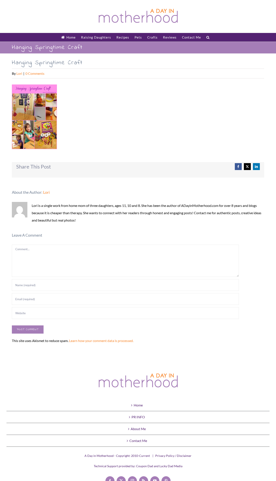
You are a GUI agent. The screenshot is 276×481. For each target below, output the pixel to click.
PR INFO (138, 417)
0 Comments (34, 73)
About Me (138, 429)
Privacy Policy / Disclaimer (173, 456)
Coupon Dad (144, 466)
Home (138, 405)
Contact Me (138, 441)
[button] (208, 37)
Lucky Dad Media (170, 466)
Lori (19, 73)
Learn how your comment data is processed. (101, 341)
